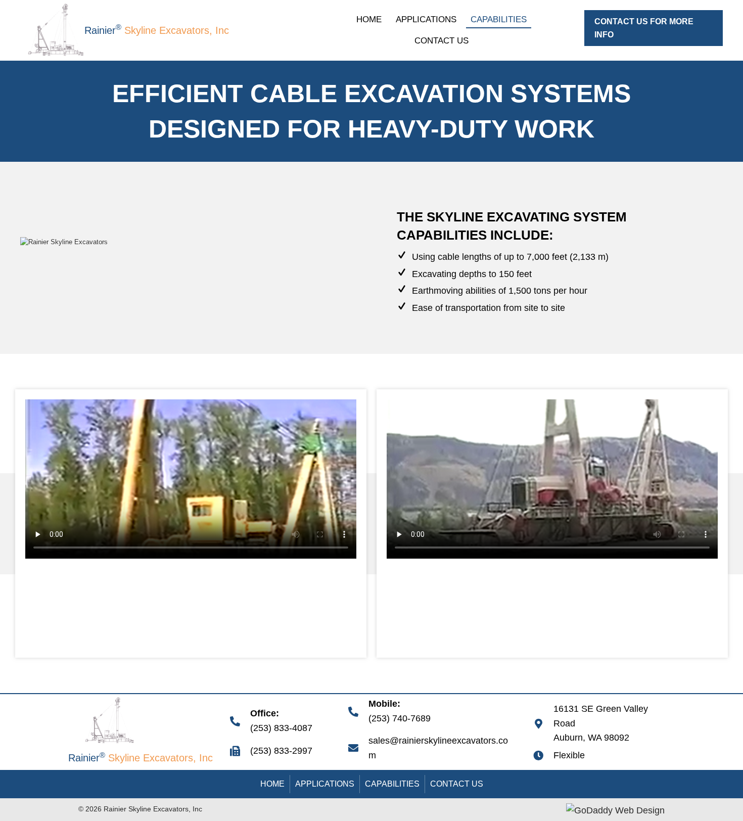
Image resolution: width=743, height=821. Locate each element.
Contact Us (456, 784)
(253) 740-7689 (399, 718)
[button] (653, 28)
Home (272, 784)
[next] (336, 272)
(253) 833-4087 (281, 728)
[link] (369, 18)
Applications (324, 784)
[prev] (45, 272)
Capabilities (392, 784)
